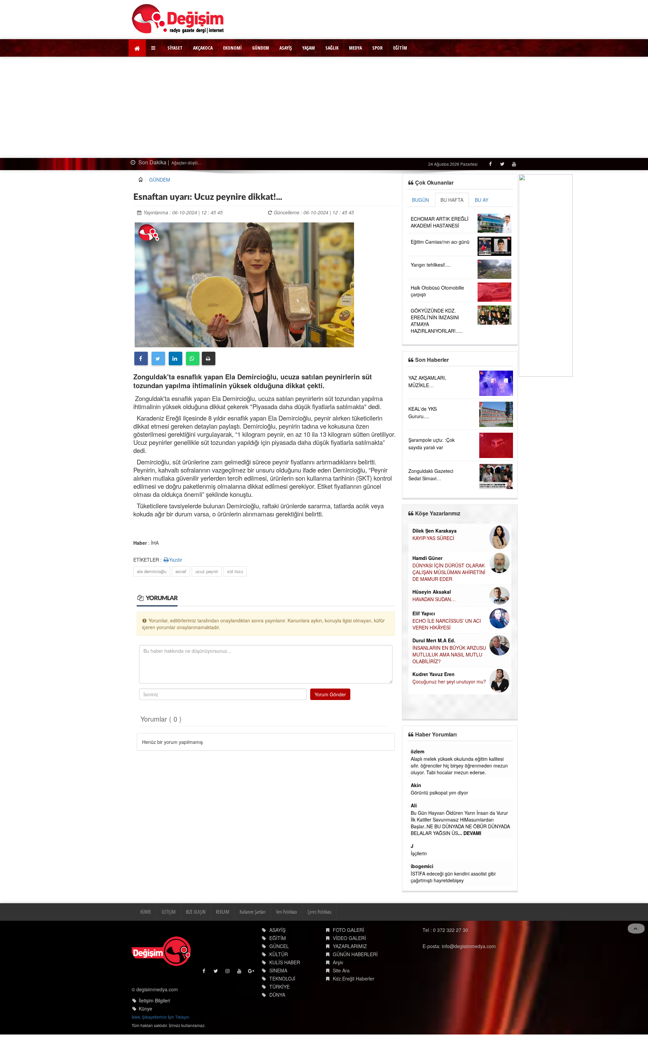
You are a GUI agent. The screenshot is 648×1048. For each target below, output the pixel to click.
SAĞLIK (332, 48)
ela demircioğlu (151, 571)
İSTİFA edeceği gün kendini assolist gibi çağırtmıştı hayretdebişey (453, 877)
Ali (414, 805)
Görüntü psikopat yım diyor (439, 792)
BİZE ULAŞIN (196, 912)
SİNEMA (278, 970)
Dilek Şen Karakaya (434, 530)
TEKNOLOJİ (282, 978)
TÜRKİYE (279, 986)
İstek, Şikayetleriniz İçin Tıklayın (160, 1017)
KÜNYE (145, 912)
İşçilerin (419, 853)
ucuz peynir (206, 571)
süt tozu (235, 571)
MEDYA (355, 48)
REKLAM (222, 912)
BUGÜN (420, 199)
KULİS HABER (284, 962)
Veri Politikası (286, 912)
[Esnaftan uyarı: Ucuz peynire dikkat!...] (244, 283)
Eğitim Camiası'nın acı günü (440, 241)
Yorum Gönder (330, 694)
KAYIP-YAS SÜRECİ (433, 538)
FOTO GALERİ (348, 929)
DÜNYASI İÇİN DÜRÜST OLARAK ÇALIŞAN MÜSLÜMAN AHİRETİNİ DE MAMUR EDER (448, 572)
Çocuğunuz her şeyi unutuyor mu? (449, 681)
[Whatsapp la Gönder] (192, 358)
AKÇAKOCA (203, 48)
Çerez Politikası (319, 912)
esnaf (181, 571)
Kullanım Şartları (253, 912)
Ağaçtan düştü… (186, 162)
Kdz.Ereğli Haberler (353, 978)
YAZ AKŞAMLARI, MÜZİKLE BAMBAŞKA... (427, 385)
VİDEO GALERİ (349, 938)
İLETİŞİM (169, 912)
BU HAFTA (451, 199)
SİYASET (175, 48)
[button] (154, 47)
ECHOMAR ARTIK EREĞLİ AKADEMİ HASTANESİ (439, 222)
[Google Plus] (252, 972)
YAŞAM (308, 48)
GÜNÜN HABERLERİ (355, 954)
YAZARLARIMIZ (350, 946)
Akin (416, 785)
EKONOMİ (232, 48)
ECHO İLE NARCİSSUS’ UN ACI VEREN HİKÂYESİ (446, 624)
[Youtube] (514, 164)
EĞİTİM (400, 48)
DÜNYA (277, 994)
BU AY (481, 199)
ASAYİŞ (285, 48)
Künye (145, 1008)
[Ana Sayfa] (178, 18)
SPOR (377, 48)
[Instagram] (228, 972)
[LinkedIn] (175, 358)
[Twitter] (502, 164)
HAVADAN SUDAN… (434, 599)
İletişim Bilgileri (154, 1000)
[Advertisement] (324, 107)
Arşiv (338, 962)
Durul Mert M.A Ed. (433, 640)
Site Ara (341, 970)
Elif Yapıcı (423, 613)
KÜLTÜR (278, 954)
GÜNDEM (260, 48)
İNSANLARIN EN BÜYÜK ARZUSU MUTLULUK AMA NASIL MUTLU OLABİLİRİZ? (449, 654)
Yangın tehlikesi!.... (431, 264)
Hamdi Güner (427, 558)
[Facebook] (490, 164)
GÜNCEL (279, 946)
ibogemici (422, 866)
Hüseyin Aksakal (431, 591)
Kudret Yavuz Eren (433, 674)
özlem (417, 751)
